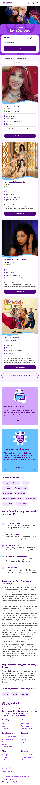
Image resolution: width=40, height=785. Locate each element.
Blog (3, 726)
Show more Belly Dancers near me (20, 375)
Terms (4, 771)
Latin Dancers (20, 493)
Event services (26, 755)
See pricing (20, 420)
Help (22, 737)
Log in (23, 742)
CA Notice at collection (9, 774)
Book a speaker (7, 739)
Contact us (25, 739)
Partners (5, 729)
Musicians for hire (8, 742)
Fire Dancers (7, 488)
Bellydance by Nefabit (13, 106)
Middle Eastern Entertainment (13, 498)
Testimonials (6, 760)
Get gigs (5, 755)
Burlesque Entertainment (11, 483)
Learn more (20, 467)
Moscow (5, 694)
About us (5, 723)
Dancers (26, 483)
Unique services (27, 757)
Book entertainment (9, 737)
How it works (26, 723)
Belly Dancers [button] (20, 30)
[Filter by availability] (22, 62)
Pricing (4, 757)
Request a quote (27, 729)
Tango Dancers (22, 503)
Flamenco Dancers (21, 488)
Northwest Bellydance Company (17, 182)
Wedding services (27, 760)
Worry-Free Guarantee (12, 457)
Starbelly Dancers (11, 338)
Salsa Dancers (31, 498)
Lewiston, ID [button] (21, 27)
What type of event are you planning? (18, 38)
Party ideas (25, 726)
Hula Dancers (7, 493)
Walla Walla (25, 694)
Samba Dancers (8, 503)
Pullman (14, 694)
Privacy (10, 771)
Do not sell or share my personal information (16, 776)
